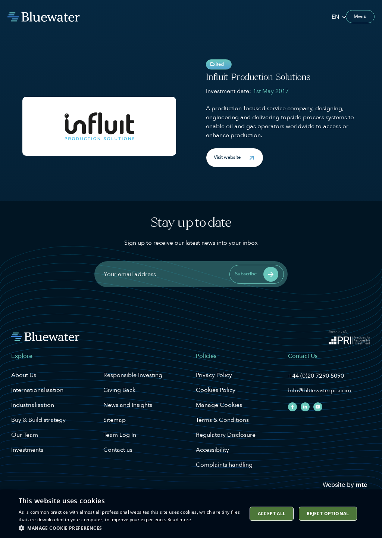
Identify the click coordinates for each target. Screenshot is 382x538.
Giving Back (119, 390)
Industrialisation (32, 405)
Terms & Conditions (222, 420)
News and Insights (127, 405)
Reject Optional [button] (328, 513)
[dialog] (191, 513)
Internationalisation (37, 390)
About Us (23, 375)
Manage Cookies (219, 405)
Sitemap (114, 420)
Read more (179, 519)
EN (335, 16)
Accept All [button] (272, 513)
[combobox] (339, 16)
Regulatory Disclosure (226, 435)
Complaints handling (224, 465)
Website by (345, 484)
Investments (27, 450)
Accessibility (212, 450)
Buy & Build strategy (38, 420)
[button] (234, 157)
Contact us (117, 450)
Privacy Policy (214, 375)
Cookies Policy (215, 390)
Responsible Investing (132, 375)
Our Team (24, 435)
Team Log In (119, 435)
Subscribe (246, 273)
